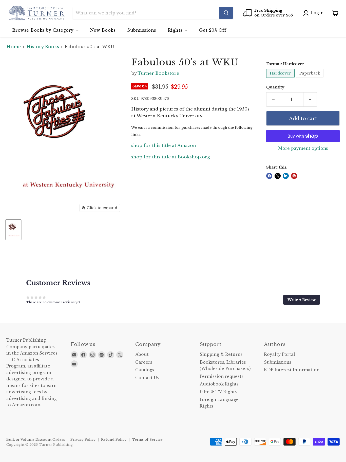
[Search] (226, 13)
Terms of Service (147, 439)
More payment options (303, 148)
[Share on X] (278, 176)
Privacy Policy (82, 439)
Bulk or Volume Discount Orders (35, 439)
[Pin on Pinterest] (294, 176)
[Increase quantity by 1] (310, 99)
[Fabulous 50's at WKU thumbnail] (13, 230)
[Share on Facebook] (269, 176)
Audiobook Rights (219, 384)
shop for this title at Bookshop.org (170, 157)
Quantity (275, 87)
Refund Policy (113, 439)
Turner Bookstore (158, 73)
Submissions (277, 362)
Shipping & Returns (221, 354)
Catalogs (144, 369)
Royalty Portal (279, 354)
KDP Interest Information (291, 369)
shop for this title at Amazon (163, 145)
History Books (42, 46)
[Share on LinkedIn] (286, 176)
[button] (301, 300)
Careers (143, 362)
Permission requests (221, 376)
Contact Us (147, 377)
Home (13, 46)
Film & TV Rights (218, 392)
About (142, 354)
